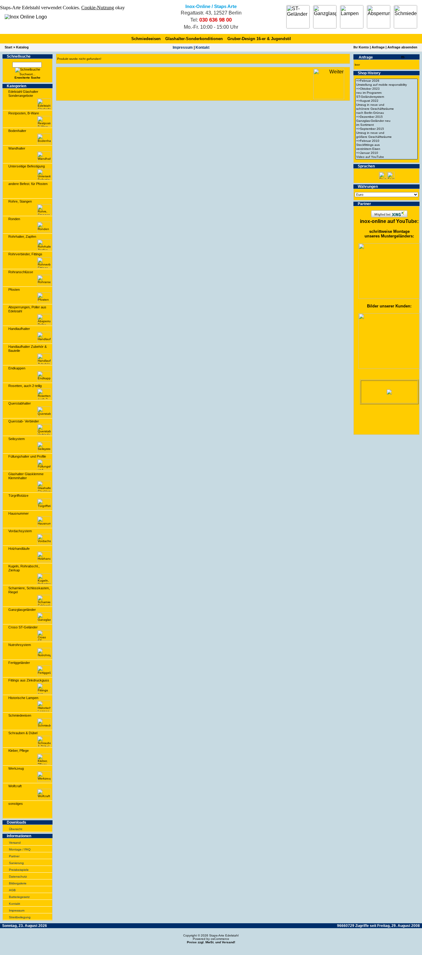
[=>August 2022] (386, 101)
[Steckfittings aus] (386, 145)
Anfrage (378, 47)
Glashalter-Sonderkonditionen (194, 38)
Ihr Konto (361, 47)
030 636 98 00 (215, 20)
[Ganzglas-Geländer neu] (386, 121)
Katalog (22, 47)
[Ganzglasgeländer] (325, 17)
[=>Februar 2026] (386, 81)
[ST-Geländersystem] (386, 97)
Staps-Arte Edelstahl (223, 935)
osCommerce (220, 939)
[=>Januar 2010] (386, 153)
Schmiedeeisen (146, 38)
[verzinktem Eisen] (386, 149)
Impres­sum (183, 47)
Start (8, 47)
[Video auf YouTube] (386, 157)
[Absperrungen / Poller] (378, 17)
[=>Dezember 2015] (386, 117)
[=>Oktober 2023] (386, 89)
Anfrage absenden (402, 47)
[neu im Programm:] (386, 93)
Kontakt (202, 47)
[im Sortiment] (386, 125)
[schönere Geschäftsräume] (386, 109)
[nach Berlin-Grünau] (386, 113)
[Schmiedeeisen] (405, 17)
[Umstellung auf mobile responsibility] (386, 85)
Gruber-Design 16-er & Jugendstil (259, 38)
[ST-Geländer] (298, 17)
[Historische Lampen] (352, 17)
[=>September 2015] (386, 129)
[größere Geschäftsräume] (386, 137)
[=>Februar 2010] (386, 141)
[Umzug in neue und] (386, 105)
